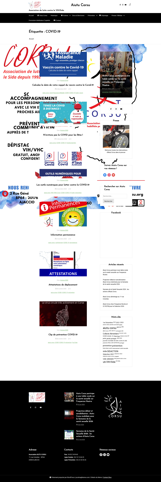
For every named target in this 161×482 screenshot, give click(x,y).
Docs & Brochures (78, 15)
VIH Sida (118, 361)
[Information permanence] (63, 214)
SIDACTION (112, 351)
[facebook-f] (120, 5)
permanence (73, 242)
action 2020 (106, 324)
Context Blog (107, 477)
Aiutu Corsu (80, 5)
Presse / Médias (117, 15)
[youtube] (125, 5)
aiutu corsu (46, 93)
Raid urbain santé (107, 348)
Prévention (91, 15)
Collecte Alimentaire (111, 334)
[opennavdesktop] (129, 5)
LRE (112, 342)
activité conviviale (114, 324)
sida (117, 92)
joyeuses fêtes (107, 342)
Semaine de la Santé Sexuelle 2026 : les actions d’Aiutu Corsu (116, 290)
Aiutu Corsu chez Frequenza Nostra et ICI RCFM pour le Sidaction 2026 (115, 305)
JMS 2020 (119, 338)
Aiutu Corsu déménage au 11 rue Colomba (113, 298)
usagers (116, 356)
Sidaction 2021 (108, 354)
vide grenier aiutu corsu (120, 358)
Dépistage (117, 336)
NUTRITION (116, 342)
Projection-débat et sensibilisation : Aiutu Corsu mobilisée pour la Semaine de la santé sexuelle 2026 (115, 80)
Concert (121, 333)
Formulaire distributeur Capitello (39, 20)
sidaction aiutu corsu (108, 356)
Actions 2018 (64, 80)
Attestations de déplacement (63, 285)
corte (125, 333)
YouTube (74, 342)
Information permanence (63, 235)
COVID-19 (72, 93)
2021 (118, 323)
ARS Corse (57, 192)
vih (120, 92)
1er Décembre (108, 323)
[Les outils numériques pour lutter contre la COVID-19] (63, 164)
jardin (104, 338)
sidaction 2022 (118, 353)
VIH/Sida (123, 92)
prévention (78, 192)
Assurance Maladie (59, 93)
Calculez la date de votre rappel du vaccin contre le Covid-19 (63, 85)
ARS (52, 192)
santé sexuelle (124, 348)
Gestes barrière (71, 143)
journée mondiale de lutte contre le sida (115, 341)
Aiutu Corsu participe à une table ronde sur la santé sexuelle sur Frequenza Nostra (115, 272)
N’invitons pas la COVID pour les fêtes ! (63, 135)
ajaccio (119, 327)
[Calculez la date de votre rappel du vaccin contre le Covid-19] (63, 64)
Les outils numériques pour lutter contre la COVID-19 (63, 185)
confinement (59, 242)
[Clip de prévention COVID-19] (63, 313)
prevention (112, 92)
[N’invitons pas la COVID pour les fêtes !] (63, 114)
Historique (54, 15)
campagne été (119, 331)
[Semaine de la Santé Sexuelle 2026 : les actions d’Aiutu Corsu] (69, 436)
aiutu (120, 325)
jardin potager (111, 338)
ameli (51, 93)
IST (128, 336)
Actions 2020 (64, 130)
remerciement (116, 348)
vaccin (81, 93)
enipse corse (123, 336)
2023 (122, 322)
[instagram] (122, 5)
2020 (114, 322)
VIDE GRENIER (108, 359)
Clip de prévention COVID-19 (63, 335)
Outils (77, 93)
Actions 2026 (109, 71)
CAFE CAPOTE (112, 330)
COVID (67, 93)
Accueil (31, 15)
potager (122, 343)
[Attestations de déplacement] (63, 263)
